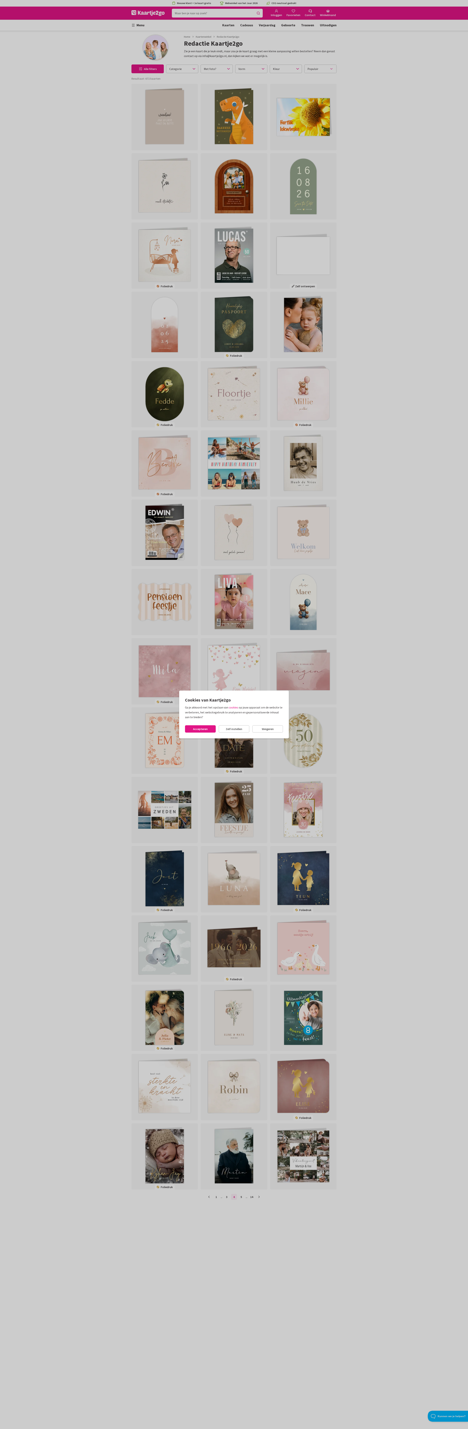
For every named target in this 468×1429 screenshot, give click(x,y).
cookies (233, 707)
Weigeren (268, 729)
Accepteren (200, 729)
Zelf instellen (234, 729)
